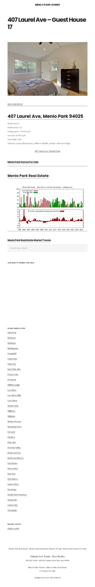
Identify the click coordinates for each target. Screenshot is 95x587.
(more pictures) (15, 104)
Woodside (12, 510)
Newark (11, 432)
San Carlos (13, 468)
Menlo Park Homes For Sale (23, 162)
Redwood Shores (16, 458)
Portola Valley (14, 447)
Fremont (12, 379)
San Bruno (12, 463)
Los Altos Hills (14, 395)
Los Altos (12, 390)
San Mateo (13, 479)
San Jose (12, 473)
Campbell (12, 353)
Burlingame (13, 348)
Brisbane (12, 343)
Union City (13, 505)
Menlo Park (13, 405)
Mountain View (15, 426)
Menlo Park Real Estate (28, 175)
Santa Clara (13, 484)
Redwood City (14, 452)
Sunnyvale (12, 500)
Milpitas (11, 416)
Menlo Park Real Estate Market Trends (29, 240)
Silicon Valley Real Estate (57, 567)
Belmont (12, 337)
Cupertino (12, 358)
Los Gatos (12, 400)
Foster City (13, 374)
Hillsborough (14, 385)
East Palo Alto (14, 369)
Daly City (12, 364)
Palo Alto (12, 442)
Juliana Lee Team (40, 556)
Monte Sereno (14, 421)
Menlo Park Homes (47, 4)
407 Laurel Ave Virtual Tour (47, 151)
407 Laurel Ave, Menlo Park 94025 (45, 116)
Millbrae (11, 411)
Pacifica (11, 437)
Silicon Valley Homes (36, 567)
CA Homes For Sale (47, 571)
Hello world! (13, 528)
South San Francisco (17, 494)
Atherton (12, 332)
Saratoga (12, 489)
